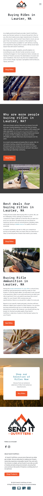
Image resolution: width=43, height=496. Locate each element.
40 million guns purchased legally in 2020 (25, 131)
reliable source (19, 224)
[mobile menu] (40, 4)
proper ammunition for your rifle (19, 289)
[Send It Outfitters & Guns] (21, 5)
